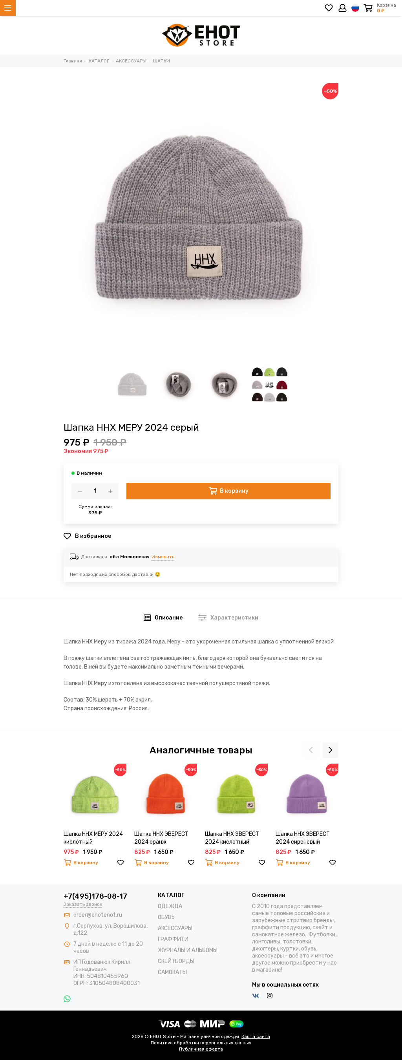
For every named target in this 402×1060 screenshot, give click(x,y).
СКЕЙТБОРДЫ (176, 961)
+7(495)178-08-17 (95, 896)
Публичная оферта (201, 1049)
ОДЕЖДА (170, 906)
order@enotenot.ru (97, 915)
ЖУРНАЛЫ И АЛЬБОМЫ (187, 950)
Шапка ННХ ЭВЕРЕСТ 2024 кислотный (232, 838)
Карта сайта (255, 1036)
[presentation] (311, 750)
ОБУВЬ (166, 917)
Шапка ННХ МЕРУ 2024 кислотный (93, 838)
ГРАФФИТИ (173, 939)
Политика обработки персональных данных (201, 1042)
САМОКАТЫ (172, 972)
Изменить (163, 556)
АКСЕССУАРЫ (175, 928)
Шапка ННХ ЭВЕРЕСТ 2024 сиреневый (303, 838)
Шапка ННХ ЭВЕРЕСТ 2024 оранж (161, 838)
